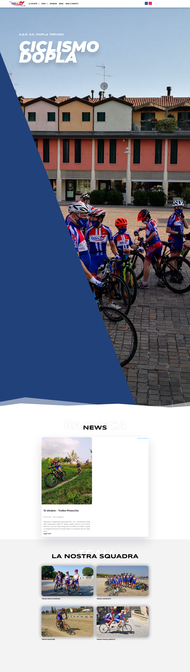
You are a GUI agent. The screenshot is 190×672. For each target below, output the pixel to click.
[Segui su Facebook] (146, 3)
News (61, 4)
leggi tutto (47, 533)
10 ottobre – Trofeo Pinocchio (61, 510)
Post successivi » (143, 438)
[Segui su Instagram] (150, 3)
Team (43, 4)
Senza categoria (58, 517)
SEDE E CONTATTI (72, 4)
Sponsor (53, 4)
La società (33, 4)
